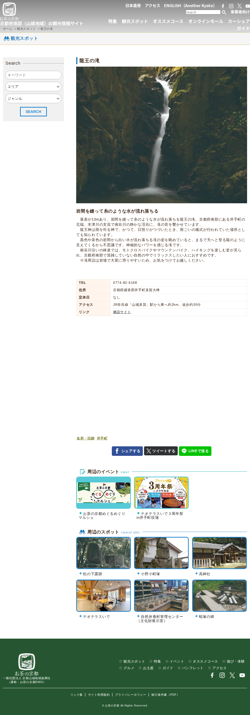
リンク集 (76, 694)
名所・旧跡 (86, 438)
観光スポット (135, 21)
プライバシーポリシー (130, 694)
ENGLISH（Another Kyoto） (190, 5)
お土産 (148, 668)
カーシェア (239, 21)
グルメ (129, 668)
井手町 (102, 438)
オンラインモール (205, 21)
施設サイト (122, 312)
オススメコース (168, 21)
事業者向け (240, 12)
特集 (112, 21)
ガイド (243, 28)
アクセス (152, 5)
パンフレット (193, 668)
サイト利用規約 (99, 694)
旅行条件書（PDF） (165, 694)
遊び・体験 (236, 661)
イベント (177, 661)
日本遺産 (133, 5)
